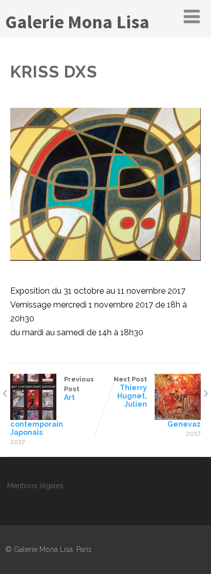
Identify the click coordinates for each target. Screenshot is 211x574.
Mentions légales (35, 486)
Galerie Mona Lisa (77, 21)
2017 (17, 442)
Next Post (157, 401)
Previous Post (52, 405)
